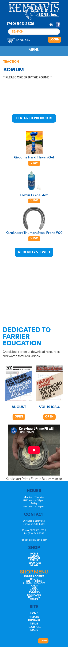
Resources (34, 563)
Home (34, 554)
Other (34, 599)
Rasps (34, 579)
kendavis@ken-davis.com (34, 540)
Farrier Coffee (34, 577)
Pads (34, 588)
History (34, 556)
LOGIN (54, 39)
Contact (34, 558)
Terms (34, 561)
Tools (34, 590)
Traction (11, 61)
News (34, 565)
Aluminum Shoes (34, 583)
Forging (34, 593)
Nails (34, 586)
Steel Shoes (34, 581)
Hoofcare (34, 595)
